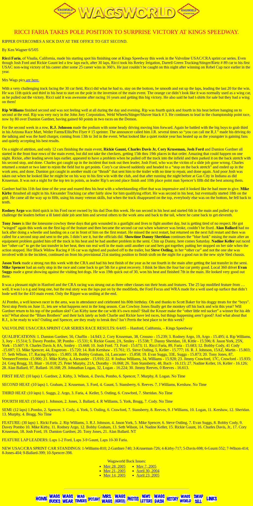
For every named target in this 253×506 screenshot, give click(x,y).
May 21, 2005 (115, 471)
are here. (32, 80)
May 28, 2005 (115, 466)
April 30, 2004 (147, 471)
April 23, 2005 (147, 475)
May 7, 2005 (146, 466)
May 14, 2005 (115, 475)
